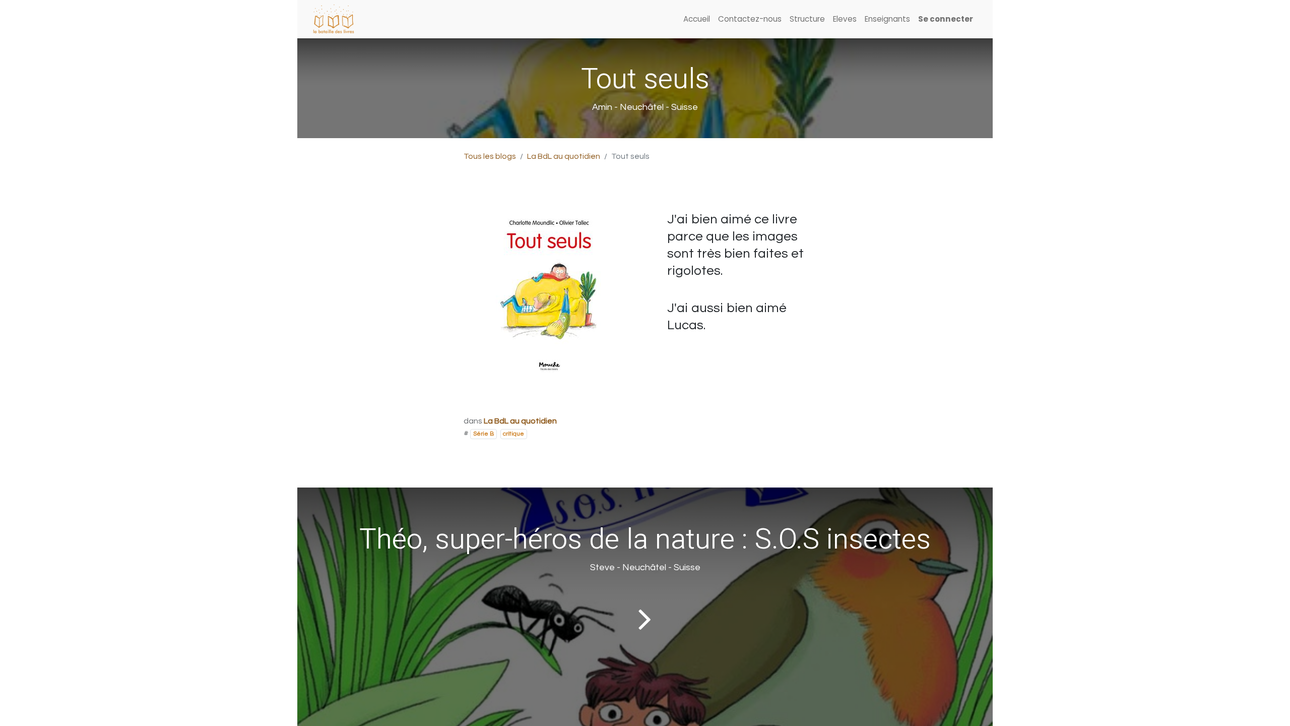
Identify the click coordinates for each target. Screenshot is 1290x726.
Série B (483, 434)
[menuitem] (696, 19)
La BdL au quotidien (563, 156)
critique (513, 434)
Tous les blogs (490, 156)
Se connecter (945, 19)
